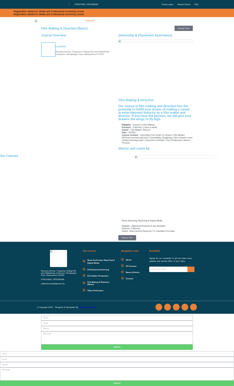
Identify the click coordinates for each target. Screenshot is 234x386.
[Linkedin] (63, 4)
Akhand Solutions (87, 307)
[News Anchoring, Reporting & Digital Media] (84, 261)
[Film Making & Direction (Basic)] (84, 282)
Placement (163, 21)
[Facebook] (39, 4)
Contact (194, 21)
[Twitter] (47, 4)
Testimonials (143, 21)
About (75, 21)
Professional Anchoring (98, 270)
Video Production (95, 290)
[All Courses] (122, 265)
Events (180, 21)
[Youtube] (193, 307)
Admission (108, 21)
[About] (122, 259)
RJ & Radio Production (97, 276)
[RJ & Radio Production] (84, 275)
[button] (90, 21)
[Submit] (190, 269)
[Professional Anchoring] (84, 269)
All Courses (131, 266)
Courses (90, 21)
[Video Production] (84, 290)
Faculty (124, 21)
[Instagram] (55, 4)
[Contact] (122, 278)
